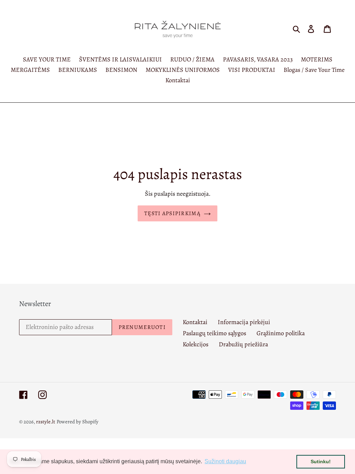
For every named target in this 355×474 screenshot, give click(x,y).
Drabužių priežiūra (243, 344)
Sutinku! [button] (321, 461)
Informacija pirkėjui (244, 322)
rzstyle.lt (45, 421)
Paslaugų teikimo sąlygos (214, 333)
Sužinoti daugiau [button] (225, 461)
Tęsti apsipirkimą (172, 213)
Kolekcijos (195, 344)
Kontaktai (195, 322)
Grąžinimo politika (281, 333)
